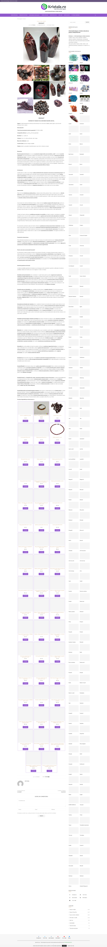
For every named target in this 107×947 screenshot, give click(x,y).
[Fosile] (85, 332)
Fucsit (70, 347)
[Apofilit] (85, 98)
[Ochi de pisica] (85, 545)
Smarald (70, 764)
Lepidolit (82, 459)
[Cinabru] (85, 220)
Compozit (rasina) (83, 235)
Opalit (81, 581)
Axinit (70, 133)
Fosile (81, 337)
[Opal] (74, 576)
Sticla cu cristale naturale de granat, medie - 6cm (57, 657)
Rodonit (70, 672)
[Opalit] (85, 576)
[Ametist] (85, 78)
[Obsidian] (74, 545)
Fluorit (70, 337)
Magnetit (70, 479)
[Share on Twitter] (46, 776)
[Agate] (74, 68)
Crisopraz (71, 255)
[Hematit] (74, 383)
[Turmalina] (85, 830)
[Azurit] (85, 129)
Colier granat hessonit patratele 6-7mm (57, 613)
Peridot (70, 591)
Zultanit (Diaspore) (84, 886)
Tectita (70, 814)
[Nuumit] (85, 535)
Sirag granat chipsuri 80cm (25, 481)
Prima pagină (19, 18)
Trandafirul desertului (84, 825)
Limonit (70, 469)
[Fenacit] (85, 322)
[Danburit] (74, 281)
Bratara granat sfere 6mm (57, 459)
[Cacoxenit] (74, 169)
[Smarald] (74, 759)
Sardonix (81, 703)
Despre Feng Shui (80, 912)
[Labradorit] (85, 434)
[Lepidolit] (85, 454)
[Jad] (74, 413)
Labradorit (82, 438)
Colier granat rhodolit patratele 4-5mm (25, 569)
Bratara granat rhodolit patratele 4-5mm (41, 569)
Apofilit (81, 103)
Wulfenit (81, 875)
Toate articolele (80, 925)
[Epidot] (74, 312)
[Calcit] (85, 180)
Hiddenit (70, 398)
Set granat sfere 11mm (25, 459)
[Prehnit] (85, 627)
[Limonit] (74, 464)
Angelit (81, 93)
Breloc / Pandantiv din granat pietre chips (25, 503)
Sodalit (70, 774)
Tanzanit (81, 804)
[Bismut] (85, 139)
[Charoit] (74, 210)
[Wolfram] (74, 871)
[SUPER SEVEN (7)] (74, 800)
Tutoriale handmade (80, 928)
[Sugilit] (85, 789)
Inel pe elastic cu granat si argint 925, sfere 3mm (41, 744)
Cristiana (33, 25)
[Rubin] (74, 678)
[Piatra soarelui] (74, 606)
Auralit (70, 123)
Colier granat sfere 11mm (57, 502)
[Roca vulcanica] (74, 657)
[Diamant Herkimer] (74, 291)
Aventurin (82, 123)
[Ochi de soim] (74, 556)
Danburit (70, 286)
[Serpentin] (85, 729)
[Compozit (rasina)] (85, 230)
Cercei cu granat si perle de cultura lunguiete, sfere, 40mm (49, 766)
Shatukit (70, 743)
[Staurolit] (74, 779)
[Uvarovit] (85, 840)
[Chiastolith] (85, 210)
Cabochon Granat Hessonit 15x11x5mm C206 (25, 613)
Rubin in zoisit (71, 692)
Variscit (81, 855)
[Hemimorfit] (85, 383)
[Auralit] (74, 119)
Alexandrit (82, 72)
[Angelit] (85, 88)
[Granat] (85, 362)
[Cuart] (74, 271)
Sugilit (81, 794)
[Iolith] (85, 403)
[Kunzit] (74, 434)
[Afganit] (85, 58)
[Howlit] (74, 403)
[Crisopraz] (74, 251)
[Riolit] (85, 647)
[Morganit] (74, 525)
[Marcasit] (85, 485)
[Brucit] (85, 159)
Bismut (81, 144)
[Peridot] (74, 586)
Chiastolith (82, 215)
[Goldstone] (85, 352)
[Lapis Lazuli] (74, 444)
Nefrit (70, 540)
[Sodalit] (74, 769)
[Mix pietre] (85, 505)
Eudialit (81, 316)
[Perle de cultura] (85, 586)
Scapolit (70, 713)
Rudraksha (82, 692)
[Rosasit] (85, 667)
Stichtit (81, 784)
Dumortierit (71, 306)
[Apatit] (74, 98)
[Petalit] (74, 596)
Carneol (70, 194)
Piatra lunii (82, 601)
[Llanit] (85, 464)
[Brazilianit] (85, 149)
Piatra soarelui (72, 611)
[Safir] (74, 698)
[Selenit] (74, 718)
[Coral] (74, 241)
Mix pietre (82, 509)
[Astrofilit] (85, 108)
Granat (81, 367)
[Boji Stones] (74, 149)
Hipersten (82, 398)
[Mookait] (85, 515)
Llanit (81, 469)
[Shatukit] (74, 739)
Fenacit (81, 326)
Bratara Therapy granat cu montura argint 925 (57, 635)
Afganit (81, 62)
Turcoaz (70, 835)
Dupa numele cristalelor (34, 15)
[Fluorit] (74, 332)
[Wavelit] (85, 861)
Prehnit (81, 631)
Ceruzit (81, 205)
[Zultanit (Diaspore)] (85, 881)
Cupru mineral (83, 276)
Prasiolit (70, 631)
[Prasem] (85, 617)
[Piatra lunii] (85, 596)
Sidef (81, 753)
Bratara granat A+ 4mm (41, 459)
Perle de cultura (83, 591)
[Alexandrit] (85, 68)
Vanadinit (71, 855)
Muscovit (82, 530)
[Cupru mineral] (85, 271)
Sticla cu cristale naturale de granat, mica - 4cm (57, 591)
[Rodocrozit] (85, 657)
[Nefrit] (74, 535)
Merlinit (81, 499)
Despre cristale (80, 909)
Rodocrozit (82, 662)
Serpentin (82, 733)
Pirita (70, 621)
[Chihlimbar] (74, 220)
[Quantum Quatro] (74, 637)
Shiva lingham (83, 743)
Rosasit (81, 672)
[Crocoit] (85, 251)
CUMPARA (25, 420)
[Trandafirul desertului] (85, 820)
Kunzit (70, 438)
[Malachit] (74, 485)
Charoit (70, 215)
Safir (69, 703)
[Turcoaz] (74, 830)
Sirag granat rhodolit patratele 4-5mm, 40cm (57, 547)
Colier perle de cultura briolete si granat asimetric (25, 722)
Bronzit (70, 164)
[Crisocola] (85, 241)
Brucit (81, 164)
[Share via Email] (48, 776)
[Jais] (85, 413)
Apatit (70, 103)
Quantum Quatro (72, 642)
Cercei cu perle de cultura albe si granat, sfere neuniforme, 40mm (57, 744)
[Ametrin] (74, 88)
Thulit (81, 814)
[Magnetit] (74, 474)
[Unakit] (74, 840)
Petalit (70, 601)
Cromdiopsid (71, 265)
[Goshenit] (74, 362)
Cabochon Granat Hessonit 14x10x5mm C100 (25, 657)
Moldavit (70, 520)
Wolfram (70, 875)
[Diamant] (85, 281)
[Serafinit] (74, 729)
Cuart (70, 276)
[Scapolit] (74, 708)
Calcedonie (71, 184)
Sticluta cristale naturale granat (41, 699)
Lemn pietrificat (72, 459)
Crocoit (81, 255)
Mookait (81, 520)
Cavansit (81, 194)
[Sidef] (85, 749)
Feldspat (70, 326)
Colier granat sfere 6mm (57, 524)
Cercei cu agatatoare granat (25, 415)
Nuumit (81, 540)
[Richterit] (74, 647)
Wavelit (81, 865)
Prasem (81, 621)
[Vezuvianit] (74, 861)
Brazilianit (82, 154)
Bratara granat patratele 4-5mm (57, 481)
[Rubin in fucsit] (85, 678)
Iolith (81, 408)
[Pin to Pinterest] (47, 776)
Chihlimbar (71, 225)
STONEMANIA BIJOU (68, 942)
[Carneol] (74, 190)
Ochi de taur (82, 560)
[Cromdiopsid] (74, 261)
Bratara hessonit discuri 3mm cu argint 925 (25, 678)
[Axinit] (74, 129)
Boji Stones (71, 154)
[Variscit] (85, 850)
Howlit (70, 408)
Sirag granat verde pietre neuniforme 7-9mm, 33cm (57, 569)
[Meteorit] (74, 505)
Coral (70, 245)
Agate (70, 72)
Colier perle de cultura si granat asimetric (57, 700)
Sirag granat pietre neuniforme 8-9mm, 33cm (41, 503)
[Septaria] (85, 718)
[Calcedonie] (74, 180)
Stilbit (70, 794)
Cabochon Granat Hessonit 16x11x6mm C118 (41, 722)
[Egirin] (85, 301)
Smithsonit (82, 764)
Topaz (70, 825)
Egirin (81, 306)
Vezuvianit (71, 865)
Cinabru (81, 225)
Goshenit (70, 367)
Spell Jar (80, 920)
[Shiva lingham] (85, 739)
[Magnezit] (85, 474)
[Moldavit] (74, 515)
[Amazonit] (74, 78)
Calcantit (82, 174)
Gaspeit (81, 347)
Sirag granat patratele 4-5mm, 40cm (25, 590)
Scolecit (81, 713)
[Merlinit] (85, 495)
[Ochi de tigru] (74, 566)
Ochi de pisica (83, 550)
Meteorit (70, 509)
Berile (70, 144)
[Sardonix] (85, 698)
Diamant (81, 286)
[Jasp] (74, 424)
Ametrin (70, 93)
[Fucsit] (74, 342)
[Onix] (85, 566)
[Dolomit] (85, 291)
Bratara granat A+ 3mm (57, 437)
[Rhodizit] (85, 637)
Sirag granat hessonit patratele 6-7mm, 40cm (41, 547)
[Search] (95, 15)
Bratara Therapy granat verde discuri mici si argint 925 (41, 613)
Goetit (70, 357)
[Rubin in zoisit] (74, 688)
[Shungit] (74, 749)
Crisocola (82, 245)
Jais (80, 418)
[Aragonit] (74, 108)
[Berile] (74, 139)
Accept (64, 945)
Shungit (70, 753)
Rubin (70, 682)
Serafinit (70, 733)
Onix (81, 570)
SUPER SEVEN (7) (72, 804)
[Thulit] (85, 810)
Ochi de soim (71, 560)
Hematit (70, 387)
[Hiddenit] (74, 393)
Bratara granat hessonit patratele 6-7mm (25, 547)
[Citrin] (74, 230)
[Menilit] (74, 495)
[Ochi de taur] (85, 556)
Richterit (70, 652)
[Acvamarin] (74, 58)
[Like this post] (43, 776)
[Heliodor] (74, 373)
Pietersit (81, 611)
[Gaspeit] (85, 342)
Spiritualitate (80, 923)
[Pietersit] (85, 606)
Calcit (81, 184)
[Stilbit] (74, 789)
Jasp (70, 428)
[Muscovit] (85, 525)
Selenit (70, 723)
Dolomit (81, 296)
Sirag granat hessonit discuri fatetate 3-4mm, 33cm (25, 635)
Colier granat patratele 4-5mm (41, 656)
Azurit (81, 133)
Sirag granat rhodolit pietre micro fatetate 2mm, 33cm (57, 722)
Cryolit (81, 265)
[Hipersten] (85, 393)
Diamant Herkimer (72, 296)
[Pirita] (74, 617)
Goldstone (82, 357)
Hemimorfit (82, 387)
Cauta (87, 22)
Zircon (70, 886)
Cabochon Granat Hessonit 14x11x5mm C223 (25, 744)
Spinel (81, 774)
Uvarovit (81, 845)
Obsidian (70, 550)
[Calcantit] (85, 169)
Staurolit (70, 784)
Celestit (70, 205)
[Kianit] (85, 424)
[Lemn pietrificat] (74, 454)
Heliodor (70, 377)
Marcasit (81, 489)
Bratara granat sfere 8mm (41, 437)
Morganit (70, 530)
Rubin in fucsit (83, 682)
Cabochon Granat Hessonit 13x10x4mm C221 (41, 678)
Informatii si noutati (80, 917)
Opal (70, 581)
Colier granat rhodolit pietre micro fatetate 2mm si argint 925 (41, 591)
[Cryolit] (85, 261)
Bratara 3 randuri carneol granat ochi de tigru (41, 416)
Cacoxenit (71, 174)
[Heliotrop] (85, 373)
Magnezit (82, 479)
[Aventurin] (85, 119)
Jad (69, 418)
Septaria (81, 723)
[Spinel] (85, 769)
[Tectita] (74, 810)
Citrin (70, 235)
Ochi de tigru (71, 570)
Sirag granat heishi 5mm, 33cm (25, 524)
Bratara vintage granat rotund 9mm (41, 634)
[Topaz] (74, 820)
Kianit (81, 428)
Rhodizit (81, 642)
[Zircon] (74, 881)
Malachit (70, 489)
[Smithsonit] (85, 759)
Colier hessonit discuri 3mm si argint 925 (57, 678)
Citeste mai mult (70, 945)
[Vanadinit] (74, 850)
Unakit (70, 845)
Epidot (70, 316)
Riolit (81, 652)
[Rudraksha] (85, 688)
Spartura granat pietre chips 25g (41, 524)
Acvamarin (71, 62)
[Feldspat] (74, 322)
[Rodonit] (74, 667)
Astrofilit (81, 113)
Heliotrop (82, 377)
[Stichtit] (85, 779)
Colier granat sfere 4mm (25, 437)
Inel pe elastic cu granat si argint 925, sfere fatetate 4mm (33, 766)
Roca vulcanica (72, 662)
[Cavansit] (85, 190)
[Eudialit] (85, 312)
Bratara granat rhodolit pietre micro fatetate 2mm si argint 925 (41, 482)
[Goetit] (74, 352)
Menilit (70, 499)
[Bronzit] (74, 159)
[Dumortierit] (74, 301)
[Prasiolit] (74, 627)
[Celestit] (74, 200)
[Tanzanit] (85, 800)
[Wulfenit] (85, 871)
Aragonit (70, 113)
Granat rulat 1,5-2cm (57, 415)
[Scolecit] (85, 708)
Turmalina (82, 835)
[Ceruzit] (85, 200)
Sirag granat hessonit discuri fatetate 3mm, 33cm (25, 700)
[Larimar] (85, 444)
